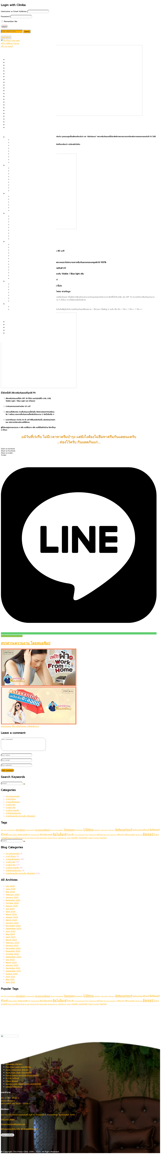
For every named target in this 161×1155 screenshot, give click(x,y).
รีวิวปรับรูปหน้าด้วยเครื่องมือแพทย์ (19, 327)
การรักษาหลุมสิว (12, 810)
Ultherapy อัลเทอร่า (14, 1064)
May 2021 (10, 979)
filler (2, 830)
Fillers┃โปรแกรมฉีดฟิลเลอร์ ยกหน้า (25, 159)
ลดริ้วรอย (99, 835)
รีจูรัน (86, 834)
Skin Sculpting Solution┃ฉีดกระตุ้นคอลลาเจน (25, 121)
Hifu (5, 830)
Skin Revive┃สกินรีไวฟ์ (15, 119)
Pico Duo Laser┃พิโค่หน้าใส (22, 221)
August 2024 (12, 917)
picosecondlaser (42, 829)
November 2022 (13, 951)
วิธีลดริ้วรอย (138, 834)
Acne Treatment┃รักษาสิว (17, 65)
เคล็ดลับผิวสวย (33, 726)
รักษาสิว (70, 834)
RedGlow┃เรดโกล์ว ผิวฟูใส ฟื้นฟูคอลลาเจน (28, 216)
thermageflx (79, 830)
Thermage (69, 829)
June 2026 (10, 889)
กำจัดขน (9, 303)
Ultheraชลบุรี (104, 830)
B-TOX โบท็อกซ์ (12, 1078)
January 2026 (12, 897)
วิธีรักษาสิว (120, 835)
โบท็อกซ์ (90, 838)
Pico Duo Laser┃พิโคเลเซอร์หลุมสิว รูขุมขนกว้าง (30, 173)
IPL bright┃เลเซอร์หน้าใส (16, 88)
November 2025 (13, 900)
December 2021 (13, 968)
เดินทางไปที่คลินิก (7, 1135)
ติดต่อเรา (4, 340)
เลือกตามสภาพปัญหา (10, 132)
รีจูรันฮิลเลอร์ (92, 834)
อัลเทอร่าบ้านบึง (34, 838)
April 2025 (10, 911)
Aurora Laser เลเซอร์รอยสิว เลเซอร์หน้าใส (23, 1084)
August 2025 (12, 906)
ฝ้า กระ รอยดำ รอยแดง (15, 193)
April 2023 (10, 937)
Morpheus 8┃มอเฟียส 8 (16, 96)
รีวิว (2, 317)
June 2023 (10, 931)
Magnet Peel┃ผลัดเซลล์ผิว (17, 93)
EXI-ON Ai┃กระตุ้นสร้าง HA (22, 272)
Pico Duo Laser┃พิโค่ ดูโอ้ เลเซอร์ (20, 99)
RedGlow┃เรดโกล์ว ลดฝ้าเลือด (23, 199)
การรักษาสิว (11, 807)
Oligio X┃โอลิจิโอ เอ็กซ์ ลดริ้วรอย (24, 253)
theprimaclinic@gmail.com (13, 1124)
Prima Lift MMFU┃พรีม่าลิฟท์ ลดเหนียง (26, 298)
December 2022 (13, 948)
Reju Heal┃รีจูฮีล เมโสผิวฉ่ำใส (22, 230)
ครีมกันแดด (6, 726)
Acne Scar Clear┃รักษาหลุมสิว (19, 62)
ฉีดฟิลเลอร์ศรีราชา (24, 835)
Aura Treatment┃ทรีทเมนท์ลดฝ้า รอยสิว (27, 210)
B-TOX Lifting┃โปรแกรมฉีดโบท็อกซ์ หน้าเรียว (29, 162)
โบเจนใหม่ (96, 838)
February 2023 (12, 942)
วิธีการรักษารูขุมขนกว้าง (110, 834)
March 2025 (11, 914)
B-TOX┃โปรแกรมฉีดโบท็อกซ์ (17, 73)
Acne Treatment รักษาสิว (17, 1069)
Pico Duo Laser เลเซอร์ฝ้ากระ (18, 1067)
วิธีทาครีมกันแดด (19, 726)
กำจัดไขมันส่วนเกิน (13, 813)
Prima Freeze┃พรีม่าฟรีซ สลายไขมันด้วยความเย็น (31, 284)
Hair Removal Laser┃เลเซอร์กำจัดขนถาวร (23, 85)
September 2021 (13, 971)
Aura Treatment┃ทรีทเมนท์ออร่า (19, 68)
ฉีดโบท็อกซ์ (60, 834)
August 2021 (11, 973)
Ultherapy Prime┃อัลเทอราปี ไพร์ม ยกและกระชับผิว (31, 139)
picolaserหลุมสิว (30, 830)
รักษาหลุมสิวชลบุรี (80, 834)
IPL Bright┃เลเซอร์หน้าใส (20, 233)
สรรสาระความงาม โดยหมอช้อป (25, 643)
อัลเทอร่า (149, 834)
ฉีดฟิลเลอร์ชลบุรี (123, 829)
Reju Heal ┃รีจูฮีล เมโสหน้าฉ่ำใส (23, 278)
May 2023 (10, 934)
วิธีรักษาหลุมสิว (130, 835)
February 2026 (12, 894)
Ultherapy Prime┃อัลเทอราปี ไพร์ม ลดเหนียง (29, 292)
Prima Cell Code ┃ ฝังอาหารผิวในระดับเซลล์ (24, 102)
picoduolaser (11, 830)
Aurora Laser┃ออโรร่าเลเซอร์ (18, 71)
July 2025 (10, 908)
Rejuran (53, 830)
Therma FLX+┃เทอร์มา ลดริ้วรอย (24, 247)
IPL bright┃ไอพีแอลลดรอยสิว (22, 207)
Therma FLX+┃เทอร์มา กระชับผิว (19, 124)
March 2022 (11, 962)
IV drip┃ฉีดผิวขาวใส (18, 238)
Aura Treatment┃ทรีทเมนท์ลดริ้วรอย (26, 275)
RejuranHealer (59, 830)
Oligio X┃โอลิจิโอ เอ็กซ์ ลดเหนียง (24, 295)
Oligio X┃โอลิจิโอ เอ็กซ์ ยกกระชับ (24, 148)
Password (5, 16)
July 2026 (10, 886)
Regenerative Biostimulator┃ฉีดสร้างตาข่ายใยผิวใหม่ (29, 110)
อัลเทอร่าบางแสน (25, 838)
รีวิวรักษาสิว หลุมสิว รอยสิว (17, 321)
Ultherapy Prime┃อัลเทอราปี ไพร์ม (20, 127)
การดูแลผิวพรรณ (13, 802)
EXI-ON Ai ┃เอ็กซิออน (15, 76)
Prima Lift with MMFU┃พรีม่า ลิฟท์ (25, 145)
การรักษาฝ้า (10, 804)
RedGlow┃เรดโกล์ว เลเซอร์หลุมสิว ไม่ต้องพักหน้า (30, 179)
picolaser (20, 829)
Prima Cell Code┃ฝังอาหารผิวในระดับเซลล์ (28, 182)
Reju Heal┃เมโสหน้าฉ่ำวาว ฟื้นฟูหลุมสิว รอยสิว (25, 116)
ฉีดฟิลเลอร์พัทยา (12, 834)
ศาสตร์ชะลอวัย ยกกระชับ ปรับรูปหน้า (20, 816)
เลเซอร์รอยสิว (83, 838)
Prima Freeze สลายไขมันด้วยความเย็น (22, 1075)
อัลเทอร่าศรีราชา (52, 838)
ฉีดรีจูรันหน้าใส (35, 834)
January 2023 (12, 945)
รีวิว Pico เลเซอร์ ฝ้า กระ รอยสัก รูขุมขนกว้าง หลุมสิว (28, 324)
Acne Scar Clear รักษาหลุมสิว (19, 1072)
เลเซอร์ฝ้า (74, 838)
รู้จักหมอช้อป (6, 337)
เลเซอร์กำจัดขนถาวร (14, 1086)
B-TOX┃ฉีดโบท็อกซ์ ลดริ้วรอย (22, 244)
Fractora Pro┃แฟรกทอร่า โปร (22, 255)
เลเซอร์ (69, 838)
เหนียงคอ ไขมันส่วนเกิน (15, 281)
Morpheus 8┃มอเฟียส (19, 250)
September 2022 (13, 956)
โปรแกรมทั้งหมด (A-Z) (10, 55)
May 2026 (10, 891)
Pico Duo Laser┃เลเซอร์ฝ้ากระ (23, 196)
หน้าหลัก (4, 49)
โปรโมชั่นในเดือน (7, 52)
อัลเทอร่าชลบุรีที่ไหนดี (14, 838)
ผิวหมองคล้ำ (11, 213)
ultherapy (97, 830)
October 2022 (12, 954)
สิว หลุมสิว (10, 165)
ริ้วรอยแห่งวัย (11, 241)
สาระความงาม (6, 314)
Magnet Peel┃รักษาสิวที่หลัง (22, 185)
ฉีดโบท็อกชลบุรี (46, 835)
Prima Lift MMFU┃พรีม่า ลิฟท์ (18, 107)
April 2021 (10, 982)
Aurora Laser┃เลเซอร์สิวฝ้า (21, 202)
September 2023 (13, 928)
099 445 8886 (7, 1119)
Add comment (7, 770)
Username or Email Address (14, 11)
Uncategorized (12, 796)
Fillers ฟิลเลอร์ (12, 1081)
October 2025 (12, 903)
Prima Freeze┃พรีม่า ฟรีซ (16, 104)
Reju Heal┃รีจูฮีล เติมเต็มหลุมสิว (23, 187)
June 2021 (10, 976)
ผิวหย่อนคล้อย (12, 137)
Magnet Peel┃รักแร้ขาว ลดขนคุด (24, 309)
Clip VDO (10, 333)
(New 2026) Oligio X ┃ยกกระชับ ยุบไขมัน (24, 59)
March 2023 (11, 939)
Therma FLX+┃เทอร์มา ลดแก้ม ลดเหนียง (27, 286)
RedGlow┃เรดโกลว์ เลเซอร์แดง (19, 113)
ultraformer (111, 830)
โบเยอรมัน (103, 838)
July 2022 (10, 959)
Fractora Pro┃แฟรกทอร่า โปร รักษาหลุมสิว (24, 82)
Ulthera (88, 829)
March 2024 (11, 920)
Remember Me (10, 21)
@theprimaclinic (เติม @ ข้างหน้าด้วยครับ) (19, 1129)
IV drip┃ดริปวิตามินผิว (15, 90)
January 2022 (12, 965)
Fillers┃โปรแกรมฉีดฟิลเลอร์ (17, 79)
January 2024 (12, 923)
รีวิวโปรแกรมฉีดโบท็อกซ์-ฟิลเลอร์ (19, 330)
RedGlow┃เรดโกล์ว (18, 258)
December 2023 (13, 925)
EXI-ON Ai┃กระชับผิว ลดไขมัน (22, 301)
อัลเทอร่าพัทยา (43, 838)
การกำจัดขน (11, 799)
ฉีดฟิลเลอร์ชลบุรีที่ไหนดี (141, 830)
